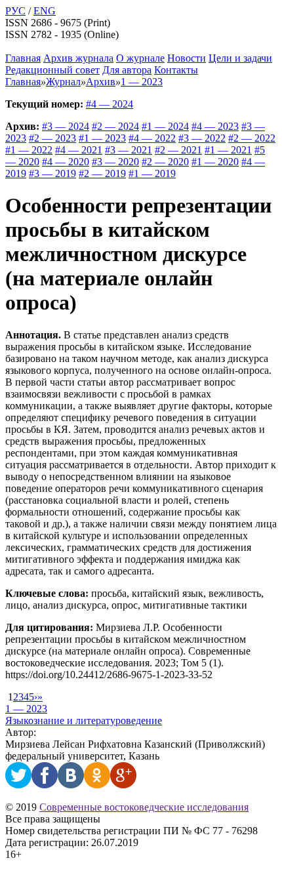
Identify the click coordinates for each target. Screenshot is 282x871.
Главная (23, 58)
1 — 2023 (26, 708)
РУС (15, 10)
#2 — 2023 (52, 138)
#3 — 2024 (65, 126)
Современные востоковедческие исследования (144, 807)
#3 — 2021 (128, 149)
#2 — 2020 (165, 161)
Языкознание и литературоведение (83, 720)
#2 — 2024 (115, 126)
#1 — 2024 (165, 126)
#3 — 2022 (202, 138)
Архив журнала (78, 58)
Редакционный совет (52, 69)
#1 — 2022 (28, 149)
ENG (44, 10)
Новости (186, 58)
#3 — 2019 (52, 173)
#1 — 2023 (102, 138)
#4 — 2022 (152, 138)
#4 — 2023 (215, 126)
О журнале (140, 58)
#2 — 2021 (178, 149)
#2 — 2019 (102, 173)
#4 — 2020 (65, 161)
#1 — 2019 (152, 173)
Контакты (176, 69)
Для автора (126, 69)
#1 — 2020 (215, 161)
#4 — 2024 (109, 104)
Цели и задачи (240, 58)
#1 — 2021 (228, 149)
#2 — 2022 (251, 138)
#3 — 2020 (115, 161)
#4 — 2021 (78, 149)
